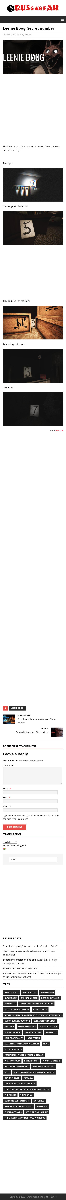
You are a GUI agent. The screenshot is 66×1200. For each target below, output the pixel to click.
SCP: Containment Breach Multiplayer (34, 1072)
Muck (46, 1043)
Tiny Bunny (26, 1095)
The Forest (10, 1095)
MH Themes (51, 1197)
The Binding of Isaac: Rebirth (20, 1083)
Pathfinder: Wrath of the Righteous (24, 1055)
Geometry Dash (13, 1032)
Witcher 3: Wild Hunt (37, 1112)
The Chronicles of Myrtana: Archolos (25, 1118)
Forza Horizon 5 (48, 1026)
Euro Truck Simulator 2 (17, 1021)
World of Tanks (13, 1112)
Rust (7, 1072)
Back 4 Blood (29, 992)
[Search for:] (33, 859)
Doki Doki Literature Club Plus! (36, 1003)
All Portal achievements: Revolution (20, 968)
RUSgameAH (25, 34)
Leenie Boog (17, 708)
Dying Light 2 (40, 1009)
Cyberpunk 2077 (29, 998)
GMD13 (59, 430)
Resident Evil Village (43, 1066)
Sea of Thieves (12, 1078)
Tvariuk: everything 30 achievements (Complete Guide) (30, 946)
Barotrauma (47, 992)
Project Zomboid (51, 1060)
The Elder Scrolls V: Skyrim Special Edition (27, 1089)
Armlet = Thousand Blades (19, 1106)
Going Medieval (33, 1032)
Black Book (11, 998)
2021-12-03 (10, 34)
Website (7, 806)
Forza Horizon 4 (26, 1026)
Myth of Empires (13, 1049)
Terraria (28, 1078)
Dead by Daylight (50, 998)
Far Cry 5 (9, 1026)
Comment (8, 765)
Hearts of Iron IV (14, 1038)
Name (6, 788)
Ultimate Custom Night (17, 1101)
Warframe (42, 1106)
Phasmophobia (12, 1060)
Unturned (39, 1101)
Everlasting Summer (44, 1021)
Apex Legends (11, 992)
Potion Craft (31, 1060)
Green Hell (51, 1032)
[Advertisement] (33, 110)
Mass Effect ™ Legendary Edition (22, 1043)
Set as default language (14, 845)
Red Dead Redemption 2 (16, 1066)
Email (6, 797)
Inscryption (33, 1038)
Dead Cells (10, 1003)
